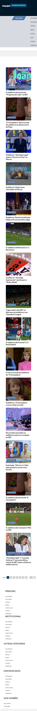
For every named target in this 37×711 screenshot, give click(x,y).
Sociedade (8, 596)
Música (32, 26)
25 (31, 577)
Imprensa (8, 613)
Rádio (32, 30)
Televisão (8, 599)
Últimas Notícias (18, 5)
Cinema (32, 41)
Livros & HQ (32, 35)
